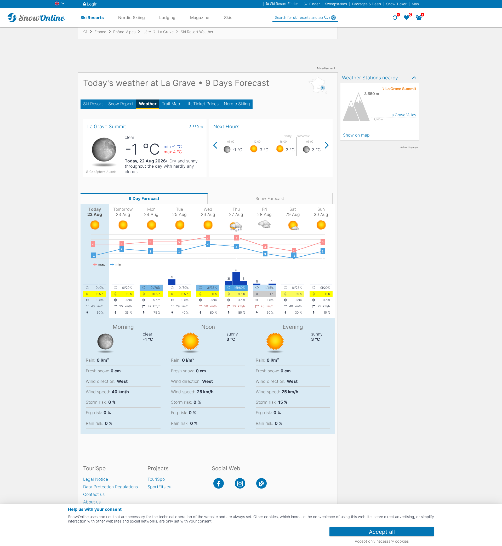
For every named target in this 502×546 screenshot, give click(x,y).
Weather (148, 103)
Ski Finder (312, 4)
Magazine (199, 17)
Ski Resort (93, 103)
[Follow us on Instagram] (240, 483)
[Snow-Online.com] (36, 17)
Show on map (356, 135)
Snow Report (121, 103)
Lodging (167, 17)
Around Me (333, 17)
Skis (228, 17)
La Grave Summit (400, 89)
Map (415, 4)
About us (92, 501)
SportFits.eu (159, 486)
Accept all (382, 532)
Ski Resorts (92, 17)
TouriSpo (156, 479)
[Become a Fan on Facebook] (218, 483)
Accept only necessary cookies (382, 541)
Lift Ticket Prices (202, 103)
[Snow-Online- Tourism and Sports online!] (87, 31)
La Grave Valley (403, 115)
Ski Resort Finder (284, 4)
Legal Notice (95, 479)
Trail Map (171, 103)
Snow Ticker (396, 4)
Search (326, 17)
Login (92, 4)
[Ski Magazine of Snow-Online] (261, 483)
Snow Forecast (269, 198)
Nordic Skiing (237, 103)
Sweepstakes (336, 4)
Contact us (94, 494)
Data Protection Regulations (110, 486)
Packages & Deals (366, 4)
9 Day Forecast (144, 198)
